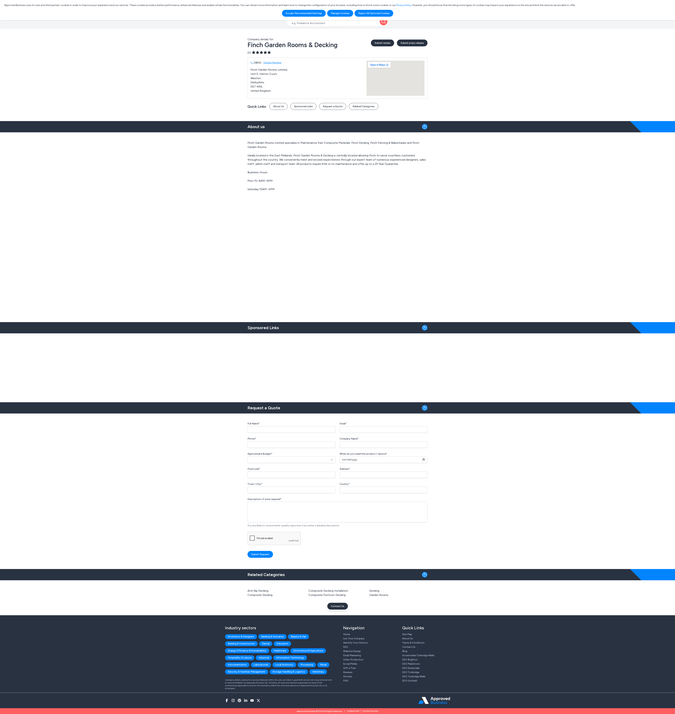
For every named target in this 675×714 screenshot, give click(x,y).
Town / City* (255, 484)
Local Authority (284, 664)
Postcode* (254, 468)
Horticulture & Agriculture (308, 650)
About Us (278, 106)
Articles (347, 676)
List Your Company (354, 638)
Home (346, 634)
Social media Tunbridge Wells (418, 655)
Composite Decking (260, 595)
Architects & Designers (241, 636)
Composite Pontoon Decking (327, 595)
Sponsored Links (303, 106)
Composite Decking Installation (328, 590)
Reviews (347, 672)
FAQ (345, 680)
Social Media (350, 663)
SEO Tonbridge (410, 672)
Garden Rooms (378, 595)
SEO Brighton (410, 659)
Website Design (352, 651)
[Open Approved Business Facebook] (227, 700)
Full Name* (254, 423)
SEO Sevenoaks (411, 668)
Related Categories (364, 106)
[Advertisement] (338, 366)
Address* (345, 468)
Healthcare (280, 650)
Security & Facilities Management (246, 671)
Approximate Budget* (260, 453)
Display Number (272, 62)
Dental (265, 643)
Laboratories (261, 664)
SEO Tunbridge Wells (414, 676)
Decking (374, 590)
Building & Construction (241, 643)
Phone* (252, 438)
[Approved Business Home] (434, 700)
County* (345, 484)
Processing (306, 664)
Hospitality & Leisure (240, 657)
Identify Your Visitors (355, 642)
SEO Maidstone (411, 663)
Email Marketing (352, 655)
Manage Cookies (340, 13)
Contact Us (337, 606)
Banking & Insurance (272, 636)
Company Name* (349, 438)
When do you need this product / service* (363, 453)
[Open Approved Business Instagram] (233, 700)
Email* (343, 423)
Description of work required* (264, 499)
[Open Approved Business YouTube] (252, 700)
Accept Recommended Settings (304, 13)
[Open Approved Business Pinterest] (239, 700)
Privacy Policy (403, 5)
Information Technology (290, 657)
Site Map (407, 634)
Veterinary (318, 671)
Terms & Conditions (413, 642)
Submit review (382, 42)
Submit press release (412, 42)
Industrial (264, 657)
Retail (323, 664)
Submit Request (260, 554)
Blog (404, 651)
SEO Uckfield (409, 680)
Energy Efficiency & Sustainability (247, 650)
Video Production (353, 659)
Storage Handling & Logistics (288, 671)
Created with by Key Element (362, 711)
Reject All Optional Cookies (374, 13)
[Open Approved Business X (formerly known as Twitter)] (258, 700)
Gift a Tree (349, 668)
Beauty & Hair (298, 636)
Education (282, 643)
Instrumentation (237, 664)
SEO (345, 646)
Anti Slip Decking (258, 590)
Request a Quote (332, 106)
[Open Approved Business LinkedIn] (246, 700)
